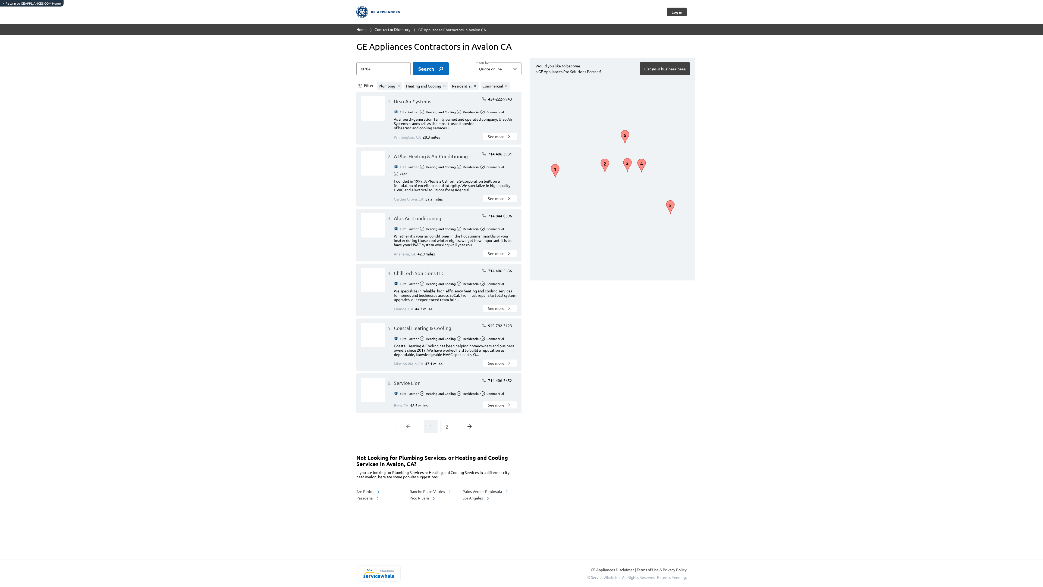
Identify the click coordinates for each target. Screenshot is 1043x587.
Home (361, 29)
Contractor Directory (392, 29)
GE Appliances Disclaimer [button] (613, 569)
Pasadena (364, 497)
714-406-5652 (499, 380)
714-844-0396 (499, 215)
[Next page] (469, 426)
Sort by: (484, 63)
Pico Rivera (420, 497)
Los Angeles (473, 497)
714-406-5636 (499, 270)
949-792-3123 (499, 325)
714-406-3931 (499, 153)
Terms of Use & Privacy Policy (662, 569)
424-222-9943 (499, 98)
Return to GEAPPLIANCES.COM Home (32, 3)
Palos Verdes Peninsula (483, 491)
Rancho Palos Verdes (428, 491)
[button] (499, 68)
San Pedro (365, 491)
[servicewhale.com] (378, 573)
